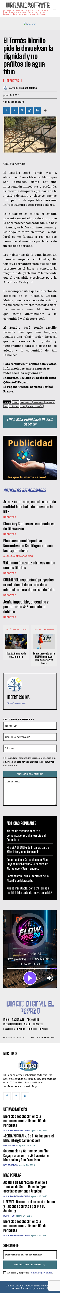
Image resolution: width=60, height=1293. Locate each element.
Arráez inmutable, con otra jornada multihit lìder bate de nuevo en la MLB (29, 506)
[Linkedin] (37, 110)
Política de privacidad (41, 1272)
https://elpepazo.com (16, 703)
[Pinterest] (22, 110)
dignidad (38, 402)
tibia (30, 406)
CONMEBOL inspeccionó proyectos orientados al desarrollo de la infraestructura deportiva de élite (28, 584)
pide (23, 406)
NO (5, 406)
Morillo (50, 402)
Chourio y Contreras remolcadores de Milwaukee (28, 526)
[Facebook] (6, 110)
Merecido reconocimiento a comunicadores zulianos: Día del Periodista (26, 835)
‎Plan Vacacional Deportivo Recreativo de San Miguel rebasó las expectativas (28, 545)
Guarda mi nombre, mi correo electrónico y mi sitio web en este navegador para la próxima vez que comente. (29, 761)
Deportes (9, 517)
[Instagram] (16, 1096)
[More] (45, 110)
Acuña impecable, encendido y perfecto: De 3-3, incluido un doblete (25, 606)
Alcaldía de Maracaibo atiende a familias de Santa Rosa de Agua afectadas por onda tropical (25, 1187)
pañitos (14, 406)
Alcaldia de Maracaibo (18, 556)
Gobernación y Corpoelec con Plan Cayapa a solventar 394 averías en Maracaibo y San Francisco (27, 864)
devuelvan (26, 402)
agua (15, 402)
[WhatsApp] (29, 110)
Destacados (10, 1145)
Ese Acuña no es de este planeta (16, 655)
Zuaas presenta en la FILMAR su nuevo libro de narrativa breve (44, 658)
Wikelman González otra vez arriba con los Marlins (29, 565)
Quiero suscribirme (28, 1264)
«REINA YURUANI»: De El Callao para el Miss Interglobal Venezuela (28, 1138)
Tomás (38, 406)
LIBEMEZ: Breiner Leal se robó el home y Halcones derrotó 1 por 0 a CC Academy (29, 1206)
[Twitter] (14, 110)
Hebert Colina (28, 87)
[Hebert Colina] (6, 88)
